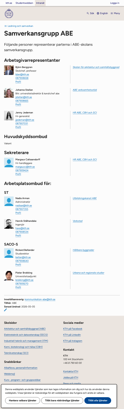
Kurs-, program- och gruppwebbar (22, 379)
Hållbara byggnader (83, 250)
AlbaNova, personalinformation (20, 367)
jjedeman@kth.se (24, 119)
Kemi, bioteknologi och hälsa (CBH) (23, 346)
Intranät (40, 3)
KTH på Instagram (72, 340)
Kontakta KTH (70, 371)
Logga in (114, 3)
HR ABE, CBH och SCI (85, 112)
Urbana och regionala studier (88, 272)
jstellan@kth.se (23, 97)
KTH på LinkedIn (72, 334)
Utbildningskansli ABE (85, 198)
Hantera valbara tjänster (22, 400)
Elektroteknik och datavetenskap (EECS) (26, 334)
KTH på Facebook (72, 328)
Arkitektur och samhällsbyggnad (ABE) (25, 328)
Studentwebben (24, 3)
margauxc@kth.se (25, 166)
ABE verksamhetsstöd (85, 89)
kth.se (9, 3)
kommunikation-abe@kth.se (40, 299)
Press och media (72, 383)
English (104, 13)
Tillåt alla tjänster (97, 400)
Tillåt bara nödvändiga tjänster (62, 400)
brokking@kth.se (24, 280)
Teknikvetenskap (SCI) (16, 352)
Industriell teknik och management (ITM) (26, 340)
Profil (18, 81)
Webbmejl (9, 373)
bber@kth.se (22, 74)
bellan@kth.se (23, 257)
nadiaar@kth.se (23, 205)
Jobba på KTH (70, 377)
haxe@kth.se (22, 228)
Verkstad (77, 220)
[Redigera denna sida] (5, 309)
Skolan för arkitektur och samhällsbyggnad (96, 67)
